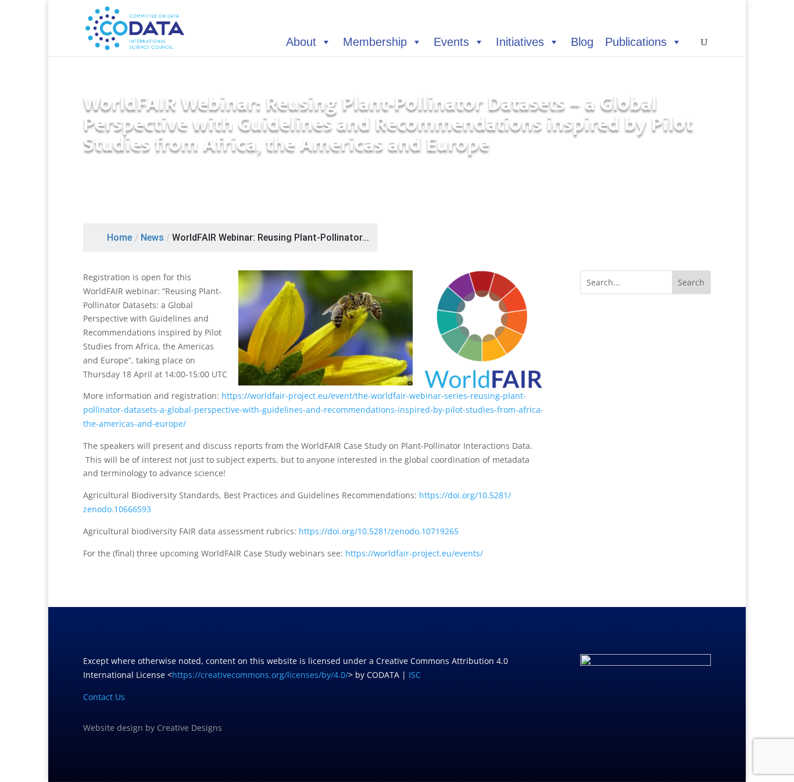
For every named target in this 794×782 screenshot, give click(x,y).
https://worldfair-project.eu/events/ (414, 553)
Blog (582, 41)
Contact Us (104, 696)
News (152, 237)
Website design (113, 727)
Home (119, 237)
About (301, 41)
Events (451, 41)
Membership (375, 41)
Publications (636, 41)
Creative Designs (189, 727)
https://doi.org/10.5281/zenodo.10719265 (379, 531)
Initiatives (520, 41)
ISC (415, 674)
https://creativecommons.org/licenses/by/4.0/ (260, 674)
